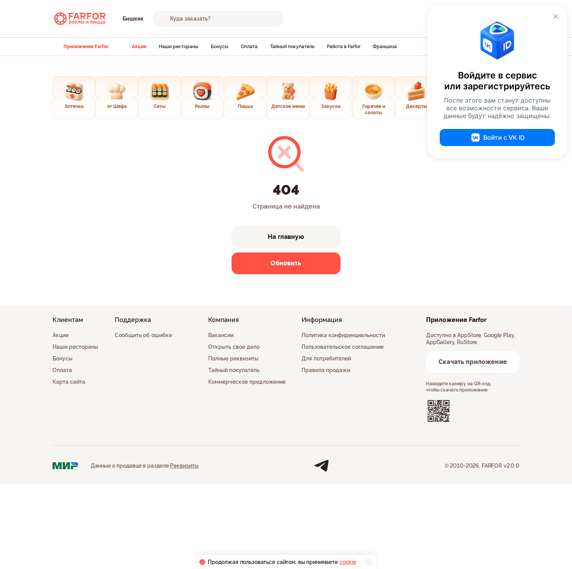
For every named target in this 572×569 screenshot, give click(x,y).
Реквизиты (184, 466)
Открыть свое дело (234, 347)
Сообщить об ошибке (143, 335)
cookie (347, 562)
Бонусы (219, 46)
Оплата (249, 46)
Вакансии (220, 335)
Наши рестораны (178, 46)
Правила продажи (326, 370)
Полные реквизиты (233, 358)
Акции (139, 46)
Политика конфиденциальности (343, 335)
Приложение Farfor (86, 46)
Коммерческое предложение (247, 382)
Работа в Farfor (343, 46)
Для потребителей (326, 358)
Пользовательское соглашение (343, 347)
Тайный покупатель (292, 46)
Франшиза (385, 46)
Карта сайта (69, 382)
